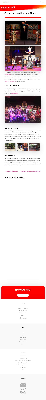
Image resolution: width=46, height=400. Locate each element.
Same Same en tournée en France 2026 (13, 206)
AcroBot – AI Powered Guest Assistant (13, 239)
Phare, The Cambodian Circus (11, 81)
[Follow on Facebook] (21, 384)
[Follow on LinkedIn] (25, 386)
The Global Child (8, 88)
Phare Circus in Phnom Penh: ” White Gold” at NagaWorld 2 (17, 272)
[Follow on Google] (23, 386)
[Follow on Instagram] (25, 384)
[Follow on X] (23, 384)
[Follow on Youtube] (21, 386)
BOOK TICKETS (22, 295)
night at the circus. (14, 93)
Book (6, 165)
